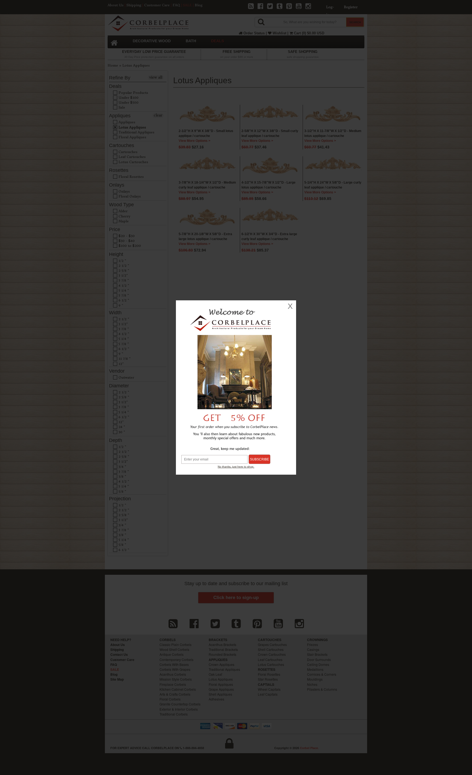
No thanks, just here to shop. (236, 466)
